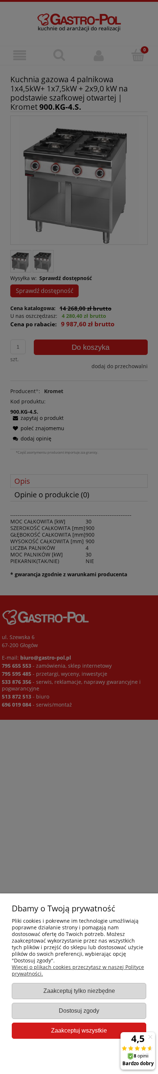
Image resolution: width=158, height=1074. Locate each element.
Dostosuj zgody (79, 1010)
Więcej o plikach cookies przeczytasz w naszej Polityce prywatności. (78, 970)
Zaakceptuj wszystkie (79, 1030)
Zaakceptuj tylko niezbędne (79, 990)
